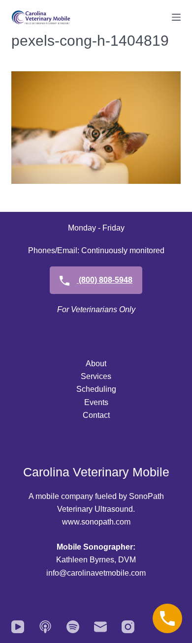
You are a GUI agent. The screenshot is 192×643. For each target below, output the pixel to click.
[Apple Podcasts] (45, 626)
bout (98, 363)
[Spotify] (72, 626)
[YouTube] (17, 626)
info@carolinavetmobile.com (96, 573)
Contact (96, 415)
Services (96, 376)
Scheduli (91, 389)
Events (96, 402)
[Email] (100, 626)
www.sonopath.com (96, 522)
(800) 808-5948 (104, 280)
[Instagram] (128, 626)
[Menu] (176, 17)
